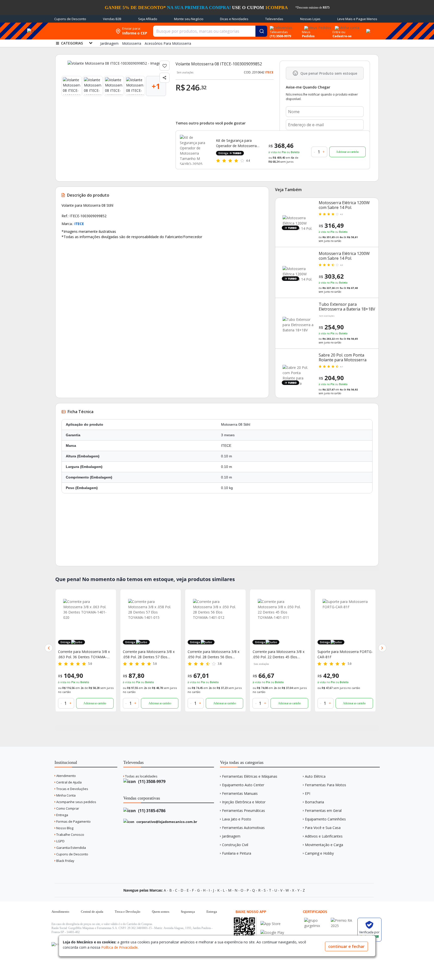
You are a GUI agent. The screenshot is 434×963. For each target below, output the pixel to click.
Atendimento (66, 775)
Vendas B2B (112, 19)
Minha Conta (66, 795)
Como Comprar (67, 808)
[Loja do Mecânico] (80, 31)
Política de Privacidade (119, 947)
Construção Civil (235, 844)
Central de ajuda (92, 911)
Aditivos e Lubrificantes (324, 836)
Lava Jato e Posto (236, 819)
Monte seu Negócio (188, 19)
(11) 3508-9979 (151, 781)
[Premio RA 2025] (343, 920)
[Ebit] (316, 920)
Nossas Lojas (310, 19)
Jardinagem (231, 836)
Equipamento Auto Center (243, 784)
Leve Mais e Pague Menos (357, 19)
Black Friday (65, 860)
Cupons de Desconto (70, 19)
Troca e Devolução (127, 911)
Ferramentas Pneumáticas (243, 810)
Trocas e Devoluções (72, 788)
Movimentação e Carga (324, 844)
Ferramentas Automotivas (243, 827)
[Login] (346, 26)
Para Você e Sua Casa (323, 827)
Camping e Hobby (319, 853)
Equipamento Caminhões (325, 819)
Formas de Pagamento (73, 821)
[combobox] (210, 31)
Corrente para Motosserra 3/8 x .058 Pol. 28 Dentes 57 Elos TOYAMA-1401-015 (84, 654)
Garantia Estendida (71, 847)
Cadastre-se (342, 36)
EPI (307, 793)
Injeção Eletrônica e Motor (243, 802)
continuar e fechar (346, 946)
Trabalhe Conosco (70, 834)
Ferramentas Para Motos (325, 784)
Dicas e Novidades (234, 19)
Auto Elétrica (315, 776)
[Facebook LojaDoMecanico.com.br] (56, 944)
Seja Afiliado (147, 19)
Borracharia (314, 802)
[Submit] (261, 31)
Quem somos (160, 911)
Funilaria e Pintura (236, 853)
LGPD (60, 841)
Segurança (188, 911)
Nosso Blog (64, 828)
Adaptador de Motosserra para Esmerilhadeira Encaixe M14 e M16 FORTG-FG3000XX (342, 654)
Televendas (274, 19)
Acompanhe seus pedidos (76, 802)
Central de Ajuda (69, 782)
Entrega (62, 815)
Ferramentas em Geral (323, 810)
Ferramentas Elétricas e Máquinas (249, 776)
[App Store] (272, 923)
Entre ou (339, 32)
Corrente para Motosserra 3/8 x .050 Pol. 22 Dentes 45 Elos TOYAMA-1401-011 (213, 654)
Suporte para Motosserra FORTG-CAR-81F (280, 654)
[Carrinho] (367, 28)
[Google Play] (272, 932)
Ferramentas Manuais (240, 793)
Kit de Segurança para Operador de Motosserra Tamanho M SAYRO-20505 (238, 143)
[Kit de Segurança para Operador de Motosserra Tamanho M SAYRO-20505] (195, 150)
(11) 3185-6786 (151, 810)
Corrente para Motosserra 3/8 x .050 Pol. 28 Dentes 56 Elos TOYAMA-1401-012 (149, 654)
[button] (49, 648)
